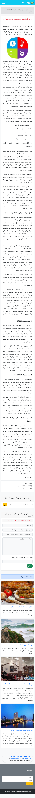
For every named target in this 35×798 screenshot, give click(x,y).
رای (5, 505)
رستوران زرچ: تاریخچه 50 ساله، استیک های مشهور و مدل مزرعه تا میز (19, 684)
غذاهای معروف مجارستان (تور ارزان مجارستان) (22, 607)
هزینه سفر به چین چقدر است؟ (25, 645)
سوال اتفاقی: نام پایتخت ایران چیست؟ (22, 557)
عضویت (30, 784)
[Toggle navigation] (3, 2)
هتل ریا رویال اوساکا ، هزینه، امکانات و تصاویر (22, 730)
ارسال (29, 566)
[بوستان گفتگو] (27, 3)
